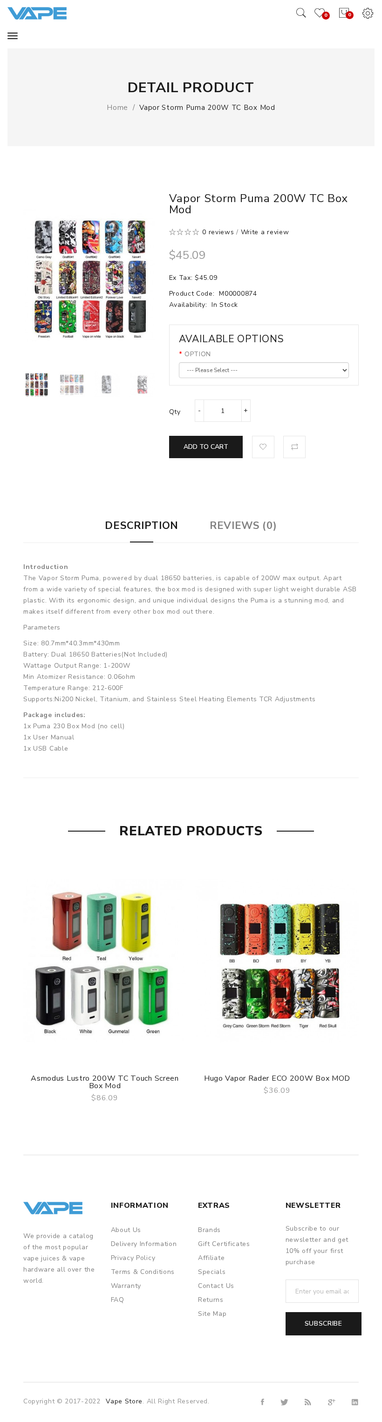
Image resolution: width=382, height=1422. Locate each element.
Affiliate (211, 1257)
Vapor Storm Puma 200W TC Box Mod (207, 107)
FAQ (117, 1299)
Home (117, 107)
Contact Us (216, 1285)
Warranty (126, 1285)
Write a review (265, 232)
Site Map (212, 1313)
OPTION (197, 354)
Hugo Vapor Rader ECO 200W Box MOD (277, 1078)
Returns (211, 1299)
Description (141, 526)
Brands (209, 1230)
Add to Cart (206, 446)
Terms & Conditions (143, 1271)
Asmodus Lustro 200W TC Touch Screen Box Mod (105, 1082)
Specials (212, 1271)
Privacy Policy (133, 1257)
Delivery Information (144, 1243)
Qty (175, 411)
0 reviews (218, 232)
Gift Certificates (224, 1243)
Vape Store (124, 1401)
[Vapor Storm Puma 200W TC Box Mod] (36, 384)
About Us (126, 1230)
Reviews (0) (243, 526)
